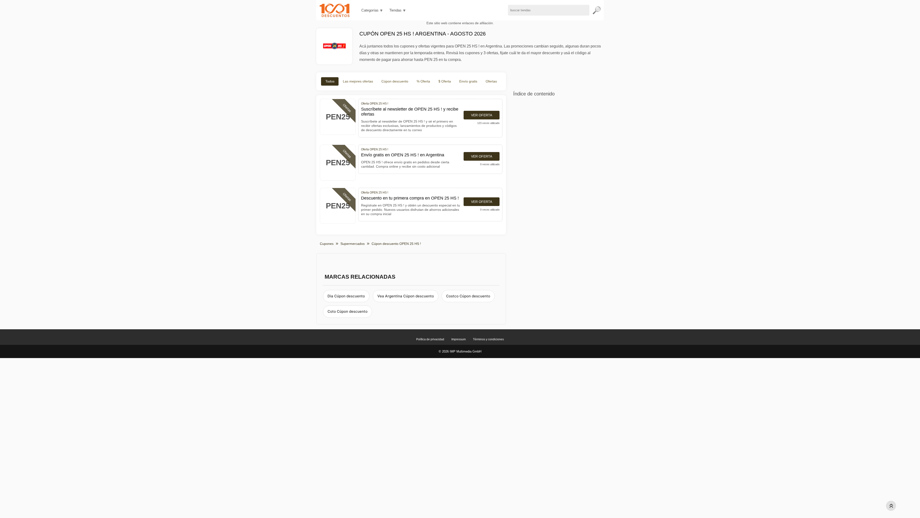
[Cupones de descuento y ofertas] (334, 10)
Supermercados (352, 244)
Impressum (458, 339)
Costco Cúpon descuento (468, 296)
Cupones (327, 244)
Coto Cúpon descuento (348, 311)
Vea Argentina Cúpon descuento (405, 296)
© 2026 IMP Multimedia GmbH (460, 351)
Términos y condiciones (488, 339)
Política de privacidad (430, 339)
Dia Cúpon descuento (346, 296)
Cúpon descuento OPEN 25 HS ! (396, 244)
